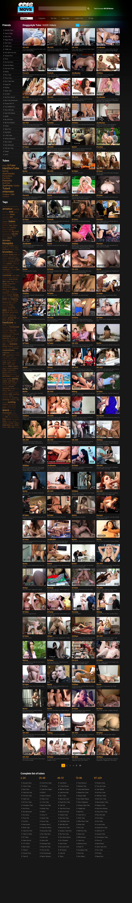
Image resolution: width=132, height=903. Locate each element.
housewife (5, 330)
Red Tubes (8, 43)
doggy (4, 284)
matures (5, 352)
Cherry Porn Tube (101, 811)
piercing (14, 372)
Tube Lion (81, 840)
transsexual (15, 419)
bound (12, 248)
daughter (5, 279)
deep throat (13, 279)
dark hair (15, 277)
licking (4, 346)
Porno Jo (99, 840)
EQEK (6, 116)
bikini (4, 236)
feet (11, 297)
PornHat (50, 123)
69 (11, 206)
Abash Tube (45, 818)
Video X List (45, 799)
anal (11, 211)
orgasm (15, 366)
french (11, 304)
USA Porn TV (100, 831)
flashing (5, 302)
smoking (11, 392)
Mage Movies (9, 40)
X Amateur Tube (28, 805)
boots (16, 246)
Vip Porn (25, 821)
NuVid (5, 171)
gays (4, 310)
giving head (14, 312)
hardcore (7, 322)
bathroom (5, 225)
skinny (4, 390)
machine (5, 348)
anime (16, 212)
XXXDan (100, 73)
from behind (6, 306)
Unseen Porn (27, 853)
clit (8, 261)
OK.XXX (26, 47)
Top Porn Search (10, 97)
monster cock (12, 358)
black (9, 238)
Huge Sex (8, 84)
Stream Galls (82, 795)
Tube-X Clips (9, 33)
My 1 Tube (63, 795)
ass (11, 217)
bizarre (4, 238)
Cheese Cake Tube (84, 805)
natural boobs (6, 360)
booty (4, 248)
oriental (9, 368)
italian (13, 336)
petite (9, 372)
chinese (4, 260)
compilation (5, 265)
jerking (12, 338)
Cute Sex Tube (9, 68)
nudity (9, 362)
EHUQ (7, 71)
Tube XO (62, 805)
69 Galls (98, 853)
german (10, 310)
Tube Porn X (82, 815)
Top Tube (53, 18)
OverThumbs (8, 173)
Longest (87, 25)
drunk (9, 289)
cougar (12, 265)
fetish (4, 299)
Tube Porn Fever (65, 808)
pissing (4, 374)
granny (4, 318)
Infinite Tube (45, 808)
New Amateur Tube (102, 802)
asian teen (5, 217)
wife (9, 427)
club (17, 261)
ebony (14, 289)
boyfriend (5, 249)
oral (10, 366)
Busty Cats (81, 824)
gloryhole (5, 316)
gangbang (11, 308)
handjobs (10, 320)
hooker (4, 329)
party (4, 372)
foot (10, 302)
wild (12, 427)
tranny (9, 419)
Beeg (4, 166)
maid (9, 348)
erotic (8, 291)
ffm (9, 299)
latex (15, 342)
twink (4, 421)
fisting (15, 301)
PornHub (6, 178)
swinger (4, 406)
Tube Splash (100, 789)
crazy (16, 267)
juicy (8, 340)
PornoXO (7, 180)
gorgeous (13, 316)
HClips (25, 588)
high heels (5, 327)
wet (12, 425)
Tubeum (25, 850)
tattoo (4, 408)
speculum (5, 396)
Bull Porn (80, 811)
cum (17, 269)
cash (10, 256)
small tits (5, 392)
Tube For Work (27, 834)
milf (3, 355)
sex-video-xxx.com (10, 52)
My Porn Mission (10, 122)
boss (8, 248)
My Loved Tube (64, 847)
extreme (9, 295)
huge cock (12, 330)
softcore (5, 394)
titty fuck (11, 417)
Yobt (12, 194)
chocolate (11, 260)
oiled (13, 364)
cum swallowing (7, 273)
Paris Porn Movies (101, 808)
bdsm (15, 225)
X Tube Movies (64, 786)
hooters (9, 329)
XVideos (5, 194)
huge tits (5, 332)
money (12, 357)
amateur (7, 208)
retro (17, 381)
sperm (11, 396)
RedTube (6, 183)
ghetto (15, 310)
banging (4, 223)
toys (4, 419)
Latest (82, 25)
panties (4, 370)
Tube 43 (25, 856)
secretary (13, 384)
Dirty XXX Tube (46, 847)
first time (5, 301)
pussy (15, 378)
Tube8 (7, 151)
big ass (11, 229)
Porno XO (26, 818)
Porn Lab (81, 827)
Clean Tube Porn (101, 847)
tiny (3, 417)
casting (14, 256)
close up (12, 261)
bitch (14, 236)
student (4, 402)
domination (6, 285)
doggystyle (11, 283)
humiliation (11, 332)
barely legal (11, 223)
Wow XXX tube (9, 110)
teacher (9, 408)
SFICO (43, 792)
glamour (5, 314)
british (17, 249)
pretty (4, 379)
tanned (14, 406)
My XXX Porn (9, 119)
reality (4, 381)
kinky (12, 340)
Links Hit (62, 853)
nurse (13, 362)
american (5, 212)
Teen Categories (83, 802)
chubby (17, 260)
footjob (14, 302)
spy (10, 398)
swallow (5, 404)
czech (4, 277)
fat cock (7, 297)
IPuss (6, 59)
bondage (5, 246)
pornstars (6, 376)
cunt (13, 275)
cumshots (6, 275)
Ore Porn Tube (100, 792)
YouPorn (5, 197)
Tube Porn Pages (46, 789)
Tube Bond (63, 783)
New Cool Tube (64, 811)
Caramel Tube (100, 834)
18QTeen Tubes (101, 795)
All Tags (90, 18)
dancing (9, 277)
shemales (6, 388)
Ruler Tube (26, 827)
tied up (4, 415)
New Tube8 (8, 142)
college (9, 263)
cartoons (5, 256)
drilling (4, 289)
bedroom (5, 229)
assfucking (14, 219)
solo (10, 394)
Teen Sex (81, 853)
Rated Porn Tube (83, 792)
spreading (5, 398)
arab (7, 214)
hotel (14, 329)
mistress (17, 355)
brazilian (12, 249)
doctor (17, 281)
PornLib (26, 73)
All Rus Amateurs (10, 138)
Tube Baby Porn (64, 821)
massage (15, 348)
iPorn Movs (99, 818)
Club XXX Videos (10, 113)
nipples (14, 360)
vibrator (5, 423)
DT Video (26, 837)
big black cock (6, 231)
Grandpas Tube (83, 850)
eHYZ (6, 154)
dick (4, 281)
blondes (6, 240)
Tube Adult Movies (83, 789)
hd (15, 323)
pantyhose (11, 370)
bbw (10, 225)
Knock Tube (45, 821)
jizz (17, 338)
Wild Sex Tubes (64, 789)
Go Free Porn (9, 62)
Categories (41, 18)
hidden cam (11, 325)
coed (3, 263)
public (9, 379)
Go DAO (7, 94)
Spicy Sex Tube (64, 799)
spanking (16, 394)
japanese (5, 338)
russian (14, 383)
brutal (15, 252)
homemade (14, 327)
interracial (6, 336)
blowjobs (7, 243)
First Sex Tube (27, 795)
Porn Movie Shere (65, 837)
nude (4, 362)
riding (4, 383)
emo (3, 291)
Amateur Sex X (45, 824)
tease (14, 408)
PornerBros (7, 176)
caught (4, 258)
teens (5, 410)
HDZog (49, 367)
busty (11, 254)
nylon (4, 364)
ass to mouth (6, 219)
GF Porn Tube (27, 802)
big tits (15, 234)
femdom (16, 297)
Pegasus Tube (100, 805)
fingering (14, 299)
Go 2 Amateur (64, 840)
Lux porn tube (100, 824)
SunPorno (7, 185)
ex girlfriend (13, 293)
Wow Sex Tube (64, 818)
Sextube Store (9, 30)
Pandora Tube (100, 783)
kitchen (4, 342)
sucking (11, 402)
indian (10, 334)
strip (17, 400)
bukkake (5, 254)
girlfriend (5, 312)
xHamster (8, 191)
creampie (6, 269)
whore (4, 427)
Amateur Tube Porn (66, 831)
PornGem (100, 416)
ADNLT (43, 811)
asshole (5, 221)
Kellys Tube (8, 91)
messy (17, 353)
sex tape (5, 386)
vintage (10, 423)
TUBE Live (8, 49)
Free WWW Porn (10, 106)
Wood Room (100, 843)
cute (17, 275)
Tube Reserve (82, 783)
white (16, 425)
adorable (15, 206)
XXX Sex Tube (9, 148)
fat (3, 297)
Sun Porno (26, 808)
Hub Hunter (26, 824)
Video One (26, 799)
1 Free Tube (45, 802)
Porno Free (8, 78)
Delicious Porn (82, 843)
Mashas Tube (82, 786)
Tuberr (7, 126)
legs (7, 344)
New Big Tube (64, 824)
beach (4, 227)
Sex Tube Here (45, 834)
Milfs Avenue (82, 837)
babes (12, 221)
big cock (15, 231)
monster (4, 358)
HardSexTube (10, 168)
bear (8, 227)
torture (16, 417)
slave (9, 390)
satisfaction (5, 384)
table (9, 406)
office (9, 364)
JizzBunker (101, 47)
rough (9, 383)
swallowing (12, 404)
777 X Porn (26, 843)
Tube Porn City (27, 792)
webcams (6, 425)
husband (5, 334)
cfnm (16, 258)
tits (6, 417)
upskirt (15, 421)
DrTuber (11, 165)
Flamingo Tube (45, 843)
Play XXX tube (100, 815)
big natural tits (6, 234)
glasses (11, 314)
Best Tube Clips (46, 805)
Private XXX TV (9, 103)
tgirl (11, 410)
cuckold (12, 269)
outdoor (15, 368)
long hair (16, 346)
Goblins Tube (64, 815)
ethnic (12, 291)
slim (13, 390)
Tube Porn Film (27, 831)
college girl (15, 263)
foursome (5, 304)
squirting (15, 398)
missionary (10, 355)
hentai (4, 325)
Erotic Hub (44, 837)
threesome (7, 413)
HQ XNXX (8, 132)
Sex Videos (81, 856)
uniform (9, 421)
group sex (12, 318)
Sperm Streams (46, 856)
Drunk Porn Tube (65, 802)
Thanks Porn (9, 55)
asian (12, 214)
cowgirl (10, 267)
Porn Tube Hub (9, 81)
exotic (4, 295)
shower (13, 388)
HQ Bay (7, 87)
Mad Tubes (26, 847)
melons (12, 353)
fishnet (10, 301)
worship (17, 427)
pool (15, 374)
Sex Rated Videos (83, 799)
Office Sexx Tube (83, 821)
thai (14, 410)
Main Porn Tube (101, 799)
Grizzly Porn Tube (101, 827)
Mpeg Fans (99, 856)
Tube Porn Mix (64, 792)
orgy (4, 368)
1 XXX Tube (8, 135)
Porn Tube (8, 75)
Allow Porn (8, 129)
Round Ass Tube (46, 831)
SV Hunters (63, 850)
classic (4, 261)
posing (13, 376)
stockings (6, 400)
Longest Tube (79, 18)
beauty (13, 228)
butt (15, 254)
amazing (16, 209)
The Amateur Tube (102, 837)
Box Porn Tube (64, 834)
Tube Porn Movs (46, 827)
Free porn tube (101, 786)
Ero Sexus (26, 815)
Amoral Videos (9, 65)
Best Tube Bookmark (11, 100)
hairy (4, 320)
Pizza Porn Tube (65, 827)
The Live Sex (45, 850)
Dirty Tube (8, 36)
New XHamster (9, 145)
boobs (11, 246)
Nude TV (80, 847)
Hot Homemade (46, 853)
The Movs (44, 786)
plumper (10, 374)
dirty (12, 281)
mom (7, 357)
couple (5, 267)
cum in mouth (6, 271)
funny (12, 306)
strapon (13, 400)
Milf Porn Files (82, 831)
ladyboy (10, 342)
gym (18, 318)
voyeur (16, 423)
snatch (16, 392)
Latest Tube (65, 18)
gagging (4, 308)
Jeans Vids (44, 840)
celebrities (10, 258)
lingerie (10, 346)
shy (17, 388)
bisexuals (9, 236)
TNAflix (16, 186)
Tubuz (61, 856)
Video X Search (46, 795)
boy (16, 248)
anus (3, 214)
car (19, 254)
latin (4, 344)
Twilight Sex (81, 808)
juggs (4, 340)
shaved (11, 386)
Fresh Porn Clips (46, 783)
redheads (11, 381)
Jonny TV (44, 815)
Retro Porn (81, 834)
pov (17, 376)
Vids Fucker (63, 843)
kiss (16, 340)
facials (15, 295)
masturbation (8, 350)
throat (14, 413)
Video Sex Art (27, 840)
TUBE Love (8, 46)
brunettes (7, 251)
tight (8, 415)
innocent (16, 334)
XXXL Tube (81, 818)
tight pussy (14, 415)
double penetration (8, 287)
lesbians (13, 344)
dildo (8, 281)
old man (4, 366)
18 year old (5, 206)
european (5, 293)
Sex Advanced (27, 811)
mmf (3, 357)
